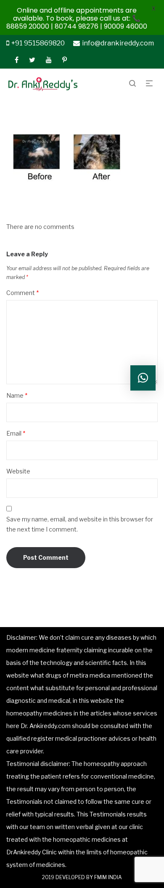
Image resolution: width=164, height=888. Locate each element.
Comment (22, 292)
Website (18, 471)
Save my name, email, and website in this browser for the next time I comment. (79, 524)
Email (15, 433)
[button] (143, 378)
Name (16, 395)
